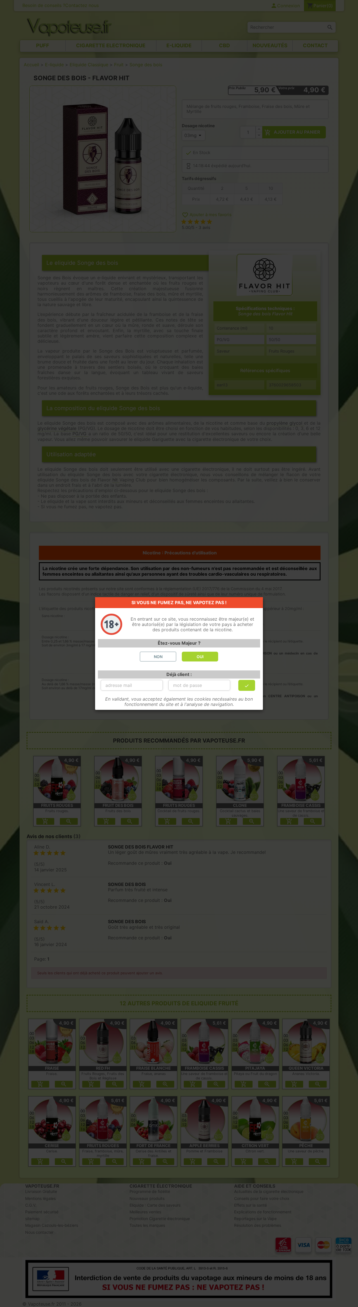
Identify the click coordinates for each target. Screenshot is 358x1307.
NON (158, 656)
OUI (200, 656)
